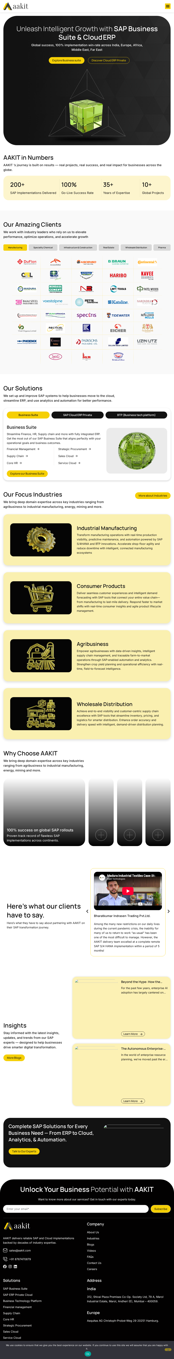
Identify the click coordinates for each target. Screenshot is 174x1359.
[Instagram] (10, 1266)
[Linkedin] (15, 1266)
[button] (168, 6)
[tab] (15, 247)
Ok (87, 1354)
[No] (168, 1349)
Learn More (130, 1034)
